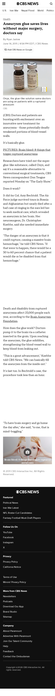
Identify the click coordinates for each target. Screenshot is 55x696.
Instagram (8, 542)
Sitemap (7, 617)
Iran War (14, 10)
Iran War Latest (11, 508)
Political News (10, 503)
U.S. (4, 10)
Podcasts (8, 601)
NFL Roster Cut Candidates (17, 513)
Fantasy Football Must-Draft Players (22, 518)
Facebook (8, 537)
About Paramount (12, 631)
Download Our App (13, 606)
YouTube (7, 532)
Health (6, 19)
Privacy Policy (10, 562)
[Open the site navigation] (9, 3)
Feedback (8, 651)
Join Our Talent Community (17, 641)
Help (5, 646)
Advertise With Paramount (17, 636)
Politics (50, 10)
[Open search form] (51, 3)
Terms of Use (10, 577)
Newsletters (9, 596)
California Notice (12, 567)
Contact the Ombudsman (16, 656)
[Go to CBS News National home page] (27, 3)
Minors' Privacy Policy (14, 582)
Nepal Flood (27, 10)
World (40, 10)
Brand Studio (10, 612)
